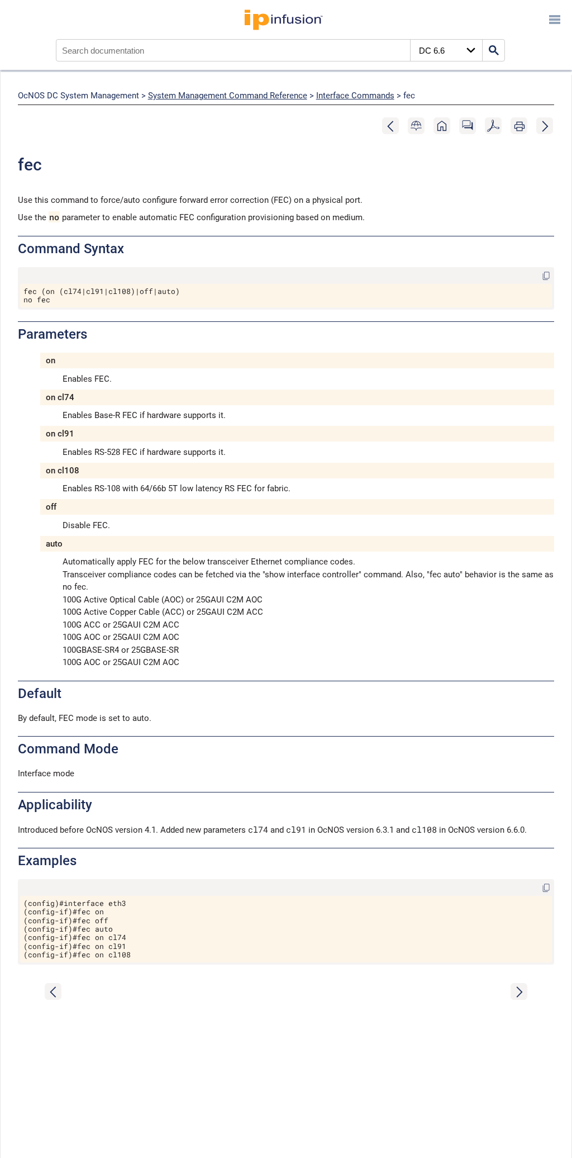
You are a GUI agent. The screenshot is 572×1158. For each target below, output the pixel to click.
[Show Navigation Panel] (554, 19)
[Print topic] (519, 126)
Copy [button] (537, 274)
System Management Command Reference (227, 96)
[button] (416, 126)
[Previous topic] (391, 126)
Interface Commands (355, 96)
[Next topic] (545, 126)
